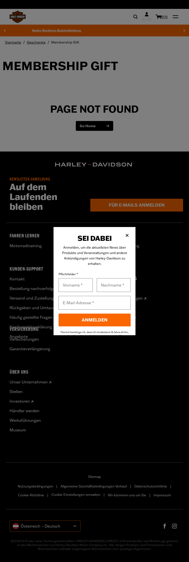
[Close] (127, 235)
